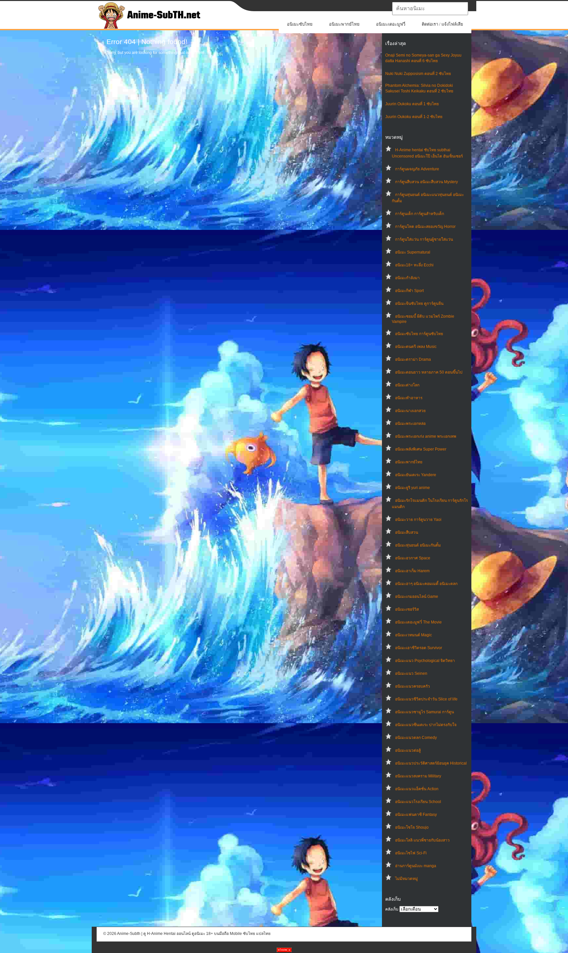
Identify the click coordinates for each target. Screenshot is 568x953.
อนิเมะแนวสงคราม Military (418, 776)
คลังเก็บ (391, 909)
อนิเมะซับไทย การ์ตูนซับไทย (419, 333)
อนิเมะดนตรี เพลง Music (416, 346)
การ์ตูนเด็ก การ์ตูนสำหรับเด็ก (419, 213)
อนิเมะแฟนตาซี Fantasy (416, 814)
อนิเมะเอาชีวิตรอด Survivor (418, 648)
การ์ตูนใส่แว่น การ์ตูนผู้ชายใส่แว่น (424, 239)
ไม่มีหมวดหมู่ (406, 878)
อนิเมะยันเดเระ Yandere (415, 475)
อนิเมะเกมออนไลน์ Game (416, 596)
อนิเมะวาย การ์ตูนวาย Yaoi (418, 519)
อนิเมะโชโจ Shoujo (412, 827)
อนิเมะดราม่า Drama (413, 359)
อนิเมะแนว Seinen (411, 673)
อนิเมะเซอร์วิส (407, 609)
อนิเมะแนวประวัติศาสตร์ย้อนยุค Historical (431, 763)
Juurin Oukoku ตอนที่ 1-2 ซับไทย (413, 116)
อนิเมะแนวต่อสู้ (408, 750)
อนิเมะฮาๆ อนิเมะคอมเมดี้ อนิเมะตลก (426, 583)
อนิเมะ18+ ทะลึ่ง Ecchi (414, 265)
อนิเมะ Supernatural (412, 252)
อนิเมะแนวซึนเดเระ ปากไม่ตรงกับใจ (426, 724)
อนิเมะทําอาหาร (408, 398)
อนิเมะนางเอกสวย (410, 410)
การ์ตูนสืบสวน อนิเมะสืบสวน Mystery (426, 182)
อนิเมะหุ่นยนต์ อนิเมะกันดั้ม (418, 545)
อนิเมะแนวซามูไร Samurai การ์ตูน (424, 712)
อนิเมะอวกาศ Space (412, 558)
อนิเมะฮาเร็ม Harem (412, 571)
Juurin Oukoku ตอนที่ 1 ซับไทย (412, 104)
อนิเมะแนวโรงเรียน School (418, 801)
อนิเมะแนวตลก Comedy (416, 737)
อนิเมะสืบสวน (406, 532)
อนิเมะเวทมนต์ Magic (413, 635)
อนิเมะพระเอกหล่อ (410, 423)
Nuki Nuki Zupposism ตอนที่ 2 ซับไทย (418, 73)
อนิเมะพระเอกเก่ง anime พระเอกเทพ (425, 436)
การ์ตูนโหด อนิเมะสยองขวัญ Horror (425, 226)
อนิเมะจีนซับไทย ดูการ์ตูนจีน (419, 303)
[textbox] (430, 8)
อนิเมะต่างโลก (407, 385)
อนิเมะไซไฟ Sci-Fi (411, 853)
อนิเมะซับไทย (300, 24)
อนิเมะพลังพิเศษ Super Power (420, 449)
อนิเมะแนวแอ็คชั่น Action (416, 789)
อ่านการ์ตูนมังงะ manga (415, 866)
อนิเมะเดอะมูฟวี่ (390, 24)
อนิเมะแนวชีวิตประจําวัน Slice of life (426, 699)
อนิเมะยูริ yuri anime (412, 487)
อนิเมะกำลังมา (407, 278)
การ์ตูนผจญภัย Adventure (417, 169)
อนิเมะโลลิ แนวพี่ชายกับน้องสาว (422, 840)
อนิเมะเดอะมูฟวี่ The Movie (418, 622)
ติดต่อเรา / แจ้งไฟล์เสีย (442, 24)
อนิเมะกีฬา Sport (409, 290)
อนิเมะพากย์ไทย (344, 24)
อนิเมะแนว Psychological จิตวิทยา (425, 660)
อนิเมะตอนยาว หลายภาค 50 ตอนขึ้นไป (428, 372)
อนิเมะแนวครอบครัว (412, 686)
